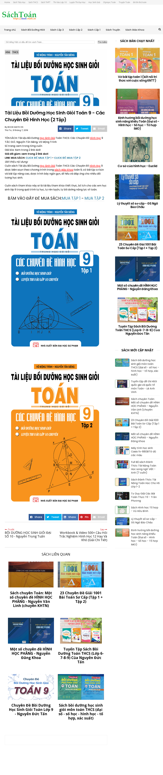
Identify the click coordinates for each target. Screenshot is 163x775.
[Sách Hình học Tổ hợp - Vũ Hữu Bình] (122, 513)
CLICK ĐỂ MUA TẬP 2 (67, 158)
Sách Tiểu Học (19, 2)
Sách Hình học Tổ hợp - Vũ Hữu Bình (144, 509)
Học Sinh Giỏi (94, 2)
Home (7, 2)
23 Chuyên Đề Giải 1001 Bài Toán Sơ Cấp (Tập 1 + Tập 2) (137, 246)
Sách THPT (45, 2)
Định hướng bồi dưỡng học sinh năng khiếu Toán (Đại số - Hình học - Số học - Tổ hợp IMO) (137, 123)
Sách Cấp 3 (57, 29)
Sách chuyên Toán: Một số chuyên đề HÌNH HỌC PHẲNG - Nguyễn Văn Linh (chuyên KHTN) (145, 406)
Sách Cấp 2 (75, 29)
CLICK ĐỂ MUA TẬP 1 (38, 158)
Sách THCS (33, 2)
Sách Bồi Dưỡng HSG (33, 29)
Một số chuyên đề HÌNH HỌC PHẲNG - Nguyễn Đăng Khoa (137, 287)
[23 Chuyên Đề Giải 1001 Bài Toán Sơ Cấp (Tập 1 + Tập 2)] (122, 425)
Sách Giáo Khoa (134, 29)
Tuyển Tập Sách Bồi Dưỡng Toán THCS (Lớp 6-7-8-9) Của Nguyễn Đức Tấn (137, 330)
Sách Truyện (113, 29)
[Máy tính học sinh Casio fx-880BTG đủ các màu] (122, 453)
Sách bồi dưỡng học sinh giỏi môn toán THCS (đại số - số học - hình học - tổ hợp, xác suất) (145, 367)
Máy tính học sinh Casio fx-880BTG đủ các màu (143, 451)
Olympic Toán (109, 2)
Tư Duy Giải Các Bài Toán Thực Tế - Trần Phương (144, 497)
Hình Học (95, 138)
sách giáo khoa (63, 170)
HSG (8, 52)
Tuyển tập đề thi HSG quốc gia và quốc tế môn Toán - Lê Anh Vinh (144, 387)
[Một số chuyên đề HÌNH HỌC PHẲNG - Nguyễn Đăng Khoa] (122, 439)
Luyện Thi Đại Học (77, 2)
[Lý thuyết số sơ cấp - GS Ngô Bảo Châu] (122, 524)
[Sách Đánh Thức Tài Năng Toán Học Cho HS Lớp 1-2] (122, 485)
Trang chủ (10, 29)
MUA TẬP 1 (71, 198)
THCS (15, 52)
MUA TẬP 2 (94, 198)
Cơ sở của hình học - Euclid (137, 166)
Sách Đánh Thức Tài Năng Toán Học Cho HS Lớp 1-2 (145, 483)
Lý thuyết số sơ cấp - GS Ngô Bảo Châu (137, 205)
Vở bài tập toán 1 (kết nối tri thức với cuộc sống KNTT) (137, 79)
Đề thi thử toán (139, 2)
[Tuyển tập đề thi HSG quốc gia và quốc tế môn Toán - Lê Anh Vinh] (122, 387)
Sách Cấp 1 (94, 29)
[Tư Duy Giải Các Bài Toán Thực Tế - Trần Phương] (122, 499)
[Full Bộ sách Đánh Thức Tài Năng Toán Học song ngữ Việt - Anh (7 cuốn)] (122, 467)
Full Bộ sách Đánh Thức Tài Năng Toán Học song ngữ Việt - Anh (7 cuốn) (143, 467)
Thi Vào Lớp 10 (60, 2)
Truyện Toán (124, 2)
